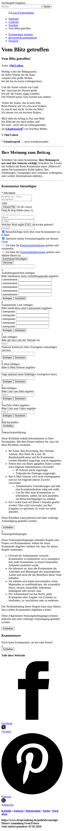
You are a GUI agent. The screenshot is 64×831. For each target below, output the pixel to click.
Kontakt (6, 810)
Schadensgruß (14, 128)
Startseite (14, 18)
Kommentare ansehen (21, 34)
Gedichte (14, 21)
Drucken (13, 40)
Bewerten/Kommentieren (23, 37)
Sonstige (13, 25)
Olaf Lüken (16, 65)
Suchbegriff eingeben (13, 2)
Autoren (18, 810)
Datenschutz (33, 810)
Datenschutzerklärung (32, 245)
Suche (46, 810)
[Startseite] (21, 12)
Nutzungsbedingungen (33, 252)
